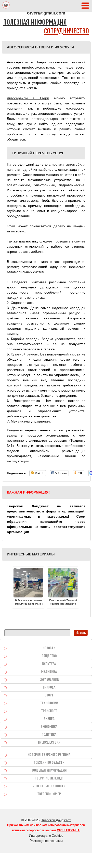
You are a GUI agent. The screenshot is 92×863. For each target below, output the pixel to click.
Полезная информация (35, 22)
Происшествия (49, 742)
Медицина (49, 672)
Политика (49, 734)
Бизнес (49, 719)
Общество (49, 656)
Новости (49, 648)
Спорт (49, 695)
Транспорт (49, 711)
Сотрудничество (66, 31)
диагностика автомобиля (65, 164)
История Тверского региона (49, 755)
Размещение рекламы (46, 841)
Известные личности (49, 786)
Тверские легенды (49, 778)
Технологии (49, 703)
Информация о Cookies (46, 835)
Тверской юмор (49, 794)
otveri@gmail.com (46, 13)
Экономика (49, 727)
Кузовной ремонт (24, 354)
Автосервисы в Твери (28, 98)
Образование (49, 679)
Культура (49, 664)
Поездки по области (49, 762)
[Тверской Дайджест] (6, 5)
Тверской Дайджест (56, 820)
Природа (49, 687)
